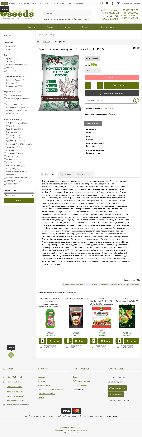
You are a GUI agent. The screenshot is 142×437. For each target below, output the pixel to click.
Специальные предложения (50, 389)
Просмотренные (80, 385)
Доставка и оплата (27, 3)
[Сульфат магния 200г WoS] (86, 347)
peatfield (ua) (81, 284)
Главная (12, 3)
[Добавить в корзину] (120, 85)
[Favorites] (107, 3)
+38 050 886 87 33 (129, 12)
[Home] (38, 41)
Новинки (86, 27)
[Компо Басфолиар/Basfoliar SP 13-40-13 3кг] (137, 347)
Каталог (32, 27)
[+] (100, 85)
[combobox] (67, 13)
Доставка (86, 174)
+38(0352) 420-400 (110, 11)
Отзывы (60, 3)
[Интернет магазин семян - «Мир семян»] (17, 13)
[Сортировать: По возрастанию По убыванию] (19, 191)
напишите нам (110, 416)
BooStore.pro (82, 430)
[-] (88, 85)
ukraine (111, 114)
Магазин (46, 41)
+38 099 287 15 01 (129, 10)
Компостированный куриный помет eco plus (111, 284)
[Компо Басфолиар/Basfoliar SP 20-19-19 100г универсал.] (112, 347)
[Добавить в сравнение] (135, 48)
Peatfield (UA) (107, 108)
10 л (89, 284)
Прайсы (67, 27)
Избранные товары (81, 381)
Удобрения (60, 41)
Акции (50, 27)
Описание (49, 174)
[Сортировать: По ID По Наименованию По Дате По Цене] (19, 195)
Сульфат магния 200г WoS (76, 298)
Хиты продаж (107, 27)
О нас (69, 3)
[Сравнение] (78, 388)
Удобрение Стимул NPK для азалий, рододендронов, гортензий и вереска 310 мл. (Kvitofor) (50, 304)
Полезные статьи (47, 3)
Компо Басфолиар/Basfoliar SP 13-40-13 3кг (127, 301)
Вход (75, 377)
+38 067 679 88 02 (129, 15)
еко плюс (136, 284)
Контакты (78, 3)
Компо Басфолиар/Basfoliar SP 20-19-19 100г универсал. (101, 301)
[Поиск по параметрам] (11, 355)
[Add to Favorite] (138, 48)
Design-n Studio (76, 427)
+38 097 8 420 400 (130, 18)
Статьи (41, 397)
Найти (88, 13)
